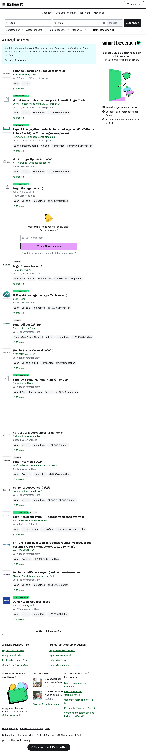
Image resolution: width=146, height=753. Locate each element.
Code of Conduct (46, 735)
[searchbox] (48, 237)
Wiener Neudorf (35, 337)
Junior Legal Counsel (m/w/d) (32, 601)
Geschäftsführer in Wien (15, 665)
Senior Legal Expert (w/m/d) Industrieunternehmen (47, 572)
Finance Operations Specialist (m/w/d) (39, 71)
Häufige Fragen (10, 728)
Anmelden (136, 4)
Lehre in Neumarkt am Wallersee (75, 685)
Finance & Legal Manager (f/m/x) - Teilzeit (41, 379)
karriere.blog (41, 673)
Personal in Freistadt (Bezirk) (79, 708)
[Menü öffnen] (4, 4)
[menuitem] (16, 30)
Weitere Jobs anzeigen (49, 631)
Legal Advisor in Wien (13, 650)
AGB (47, 728)
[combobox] (28, 23)
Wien (26, 40)
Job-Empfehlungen (66, 12)
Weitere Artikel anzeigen (46, 704)
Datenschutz (9, 735)
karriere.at (71, 677)
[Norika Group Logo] (16, 741)
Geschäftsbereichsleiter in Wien (78, 701)
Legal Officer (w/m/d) (27, 324)
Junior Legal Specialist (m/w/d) (33, 159)
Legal (11, 40)
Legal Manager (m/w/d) (28, 188)
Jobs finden (132, 23)
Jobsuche (47, 12)
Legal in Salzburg (57, 660)
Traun (17, 337)
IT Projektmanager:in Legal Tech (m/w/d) (40, 295)
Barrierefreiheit (26, 735)
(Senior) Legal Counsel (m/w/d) (33, 350)
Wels (22, 278)
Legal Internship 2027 (27, 461)
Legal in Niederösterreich (62, 650)
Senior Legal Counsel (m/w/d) (32, 487)
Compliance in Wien (12, 655)
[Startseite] (15, 4)
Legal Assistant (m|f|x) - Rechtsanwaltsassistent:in (48, 517)
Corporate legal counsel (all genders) (38, 432)
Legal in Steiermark (59, 665)
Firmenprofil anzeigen (15, 60)
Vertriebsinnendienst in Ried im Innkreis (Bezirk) (79, 714)
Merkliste (99, 12)
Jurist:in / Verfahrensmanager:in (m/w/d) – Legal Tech (49, 100)
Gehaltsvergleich (11, 715)
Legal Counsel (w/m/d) (27, 266)
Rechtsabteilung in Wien (15, 660)
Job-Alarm (85, 12)
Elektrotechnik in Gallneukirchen (73, 693)
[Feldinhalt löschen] (49, 23)
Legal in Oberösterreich (61, 655)
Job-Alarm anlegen (50, 246)
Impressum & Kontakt (31, 728)
